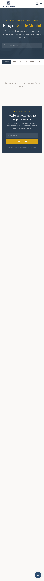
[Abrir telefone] (38, 575)
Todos (6, 62)
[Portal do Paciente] (37, 4)
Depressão (30, 62)
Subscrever (22, 142)
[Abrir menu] (41, 4)
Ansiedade (17, 62)
